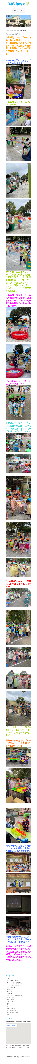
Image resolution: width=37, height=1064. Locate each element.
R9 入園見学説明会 (12, 980)
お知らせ (12, 30)
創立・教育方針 (11, 987)
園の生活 (9, 991)
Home (7, 30)
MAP (8, 1006)
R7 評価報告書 (11, 1010)
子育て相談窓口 (11, 1008)
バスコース (10, 1002)
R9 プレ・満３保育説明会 (14, 983)
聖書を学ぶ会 (10, 999)
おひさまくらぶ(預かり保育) (14, 995)
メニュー (19, 10)
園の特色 (9, 989)
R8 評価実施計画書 (12, 1012)
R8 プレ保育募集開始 (13, 985)
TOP (8, 978)
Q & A (8, 1004)
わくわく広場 (10, 997)
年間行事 (9, 993)
